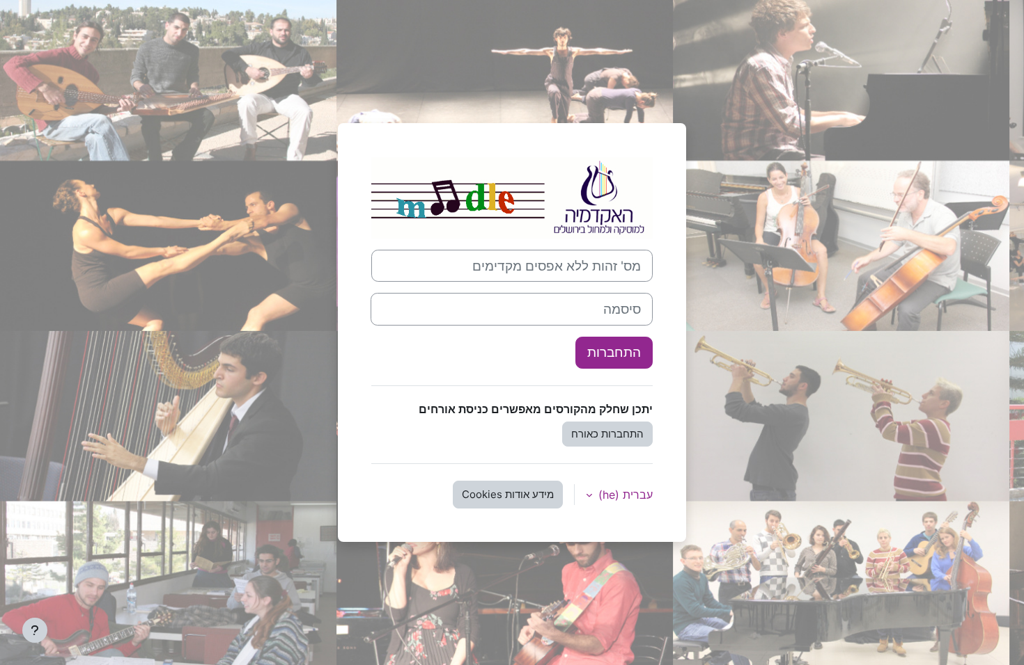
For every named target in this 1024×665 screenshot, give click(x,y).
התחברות (614, 352)
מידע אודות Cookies (508, 494)
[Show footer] (34, 630)
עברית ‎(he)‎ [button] (624, 495)
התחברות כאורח (607, 433)
